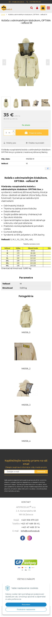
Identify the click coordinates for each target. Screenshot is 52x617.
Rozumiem (26, 604)
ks (9, 132)
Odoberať (41, 472)
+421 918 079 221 (35, 2)
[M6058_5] (26, 315)
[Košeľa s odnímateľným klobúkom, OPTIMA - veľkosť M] (26, 62)
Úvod (3, 14)
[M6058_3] (26, 388)
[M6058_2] (26, 351)
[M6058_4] (26, 424)
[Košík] (43, 7)
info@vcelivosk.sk (18, 2)
